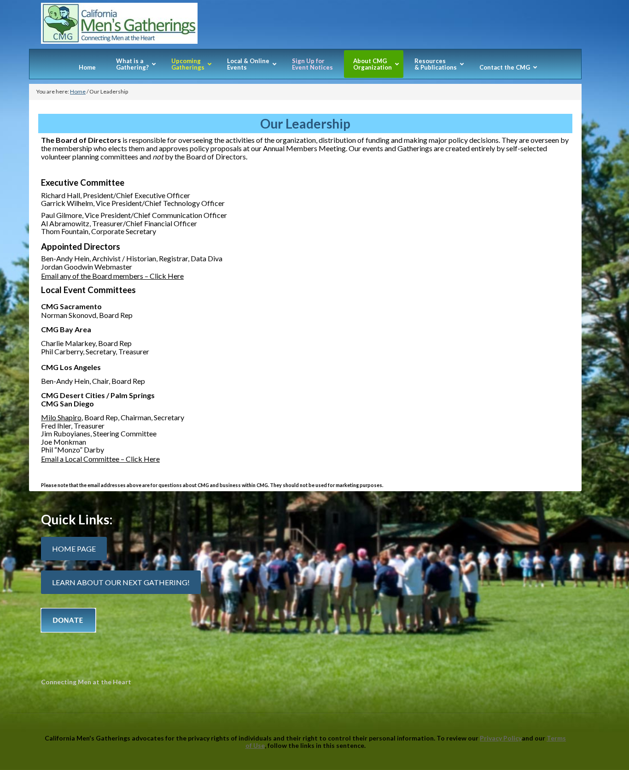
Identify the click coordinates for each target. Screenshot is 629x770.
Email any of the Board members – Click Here (112, 275)
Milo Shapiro (61, 417)
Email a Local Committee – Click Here (100, 458)
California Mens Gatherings (305, 26)
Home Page (74, 548)
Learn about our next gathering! (121, 582)
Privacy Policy (501, 738)
